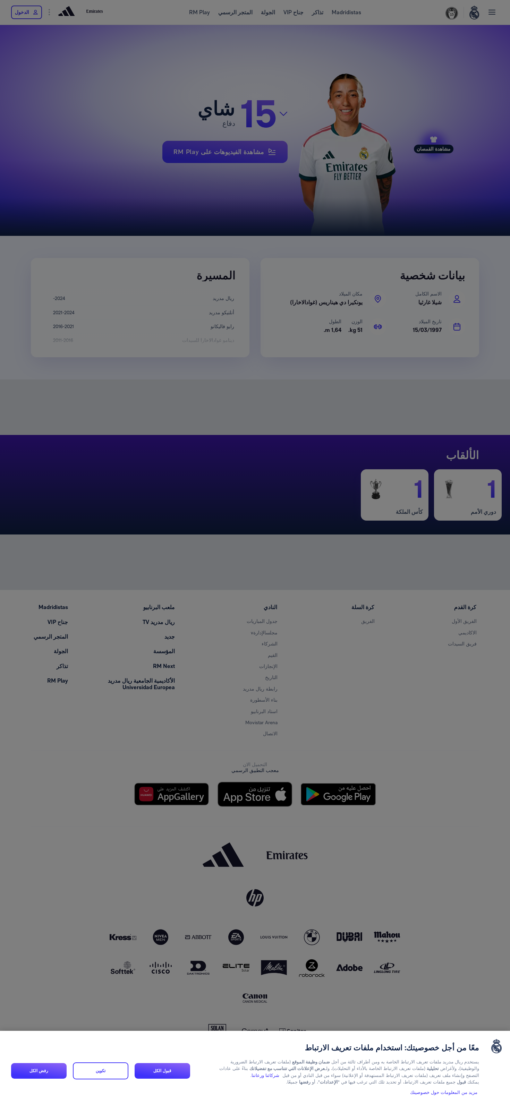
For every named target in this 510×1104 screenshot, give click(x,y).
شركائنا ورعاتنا (265, 1075)
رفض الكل (38, 1070)
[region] (255, 1067)
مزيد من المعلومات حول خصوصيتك (443, 1092)
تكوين (100, 1070)
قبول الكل (162, 1070)
